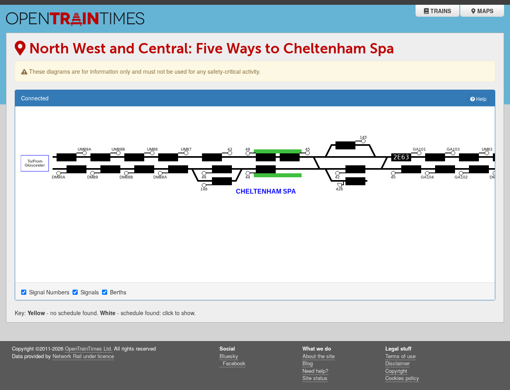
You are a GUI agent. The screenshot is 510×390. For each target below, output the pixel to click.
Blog (307, 363)
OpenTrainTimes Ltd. (88, 348)
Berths (119, 292)
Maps (484, 11)
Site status (315, 378)
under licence (98, 356)
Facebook (233, 363)
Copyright (396, 370)
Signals (90, 292)
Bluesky (229, 356)
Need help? (315, 370)
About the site (318, 356)
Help (480, 98)
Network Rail (67, 356)
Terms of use (400, 356)
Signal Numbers (50, 292)
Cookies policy (402, 378)
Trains (440, 11)
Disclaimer (397, 363)
